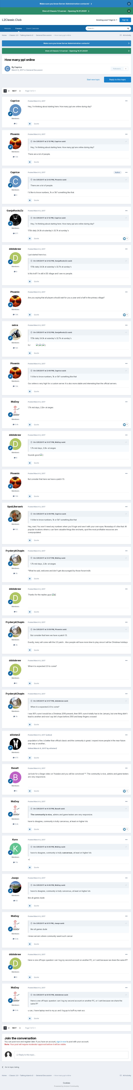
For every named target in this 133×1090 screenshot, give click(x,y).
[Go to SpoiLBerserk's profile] (15, 516)
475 (16, 757)
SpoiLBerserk (15, 506)
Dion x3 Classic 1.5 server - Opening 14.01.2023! (64, 11)
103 (16, 529)
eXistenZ (15, 734)
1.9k (16, 157)
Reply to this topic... (26, 1055)
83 (16, 901)
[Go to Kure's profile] (15, 849)
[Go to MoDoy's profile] (15, 411)
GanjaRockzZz (15, 210)
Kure (15, 839)
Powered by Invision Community (66, 1086)
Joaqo (15, 877)
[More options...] (126, 101)
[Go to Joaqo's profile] (15, 887)
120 (16, 348)
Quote (36, 124)
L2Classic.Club (11, 19)
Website (7, 28)
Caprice (18, 67)
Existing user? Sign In (106, 20)
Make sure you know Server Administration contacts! (64, 4)
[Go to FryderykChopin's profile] (15, 560)
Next (14, 91)
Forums (18, 28)
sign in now (61, 1041)
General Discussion (34, 70)
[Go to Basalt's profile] (15, 777)
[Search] (128, 28)
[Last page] (20, 91)
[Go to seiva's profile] (15, 334)
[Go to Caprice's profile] (7, 69)
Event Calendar (32, 28)
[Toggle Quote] (32, 141)
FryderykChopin (15, 550)
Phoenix (14, 134)
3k (16, 573)
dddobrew (15, 249)
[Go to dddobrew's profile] (15, 258)
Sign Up (125, 20)
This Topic (118, 28)
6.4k (16, 424)
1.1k (16, 862)
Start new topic (93, 79)
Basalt (15, 768)
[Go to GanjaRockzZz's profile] (15, 220)
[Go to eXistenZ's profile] (15, 744)
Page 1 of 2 (30, 91)
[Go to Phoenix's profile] (15, 143)
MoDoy (15, 401)
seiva (15, 325)
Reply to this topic (117, 79)
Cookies (66, 1083)
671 (16, 233)
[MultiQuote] (30, 124)
